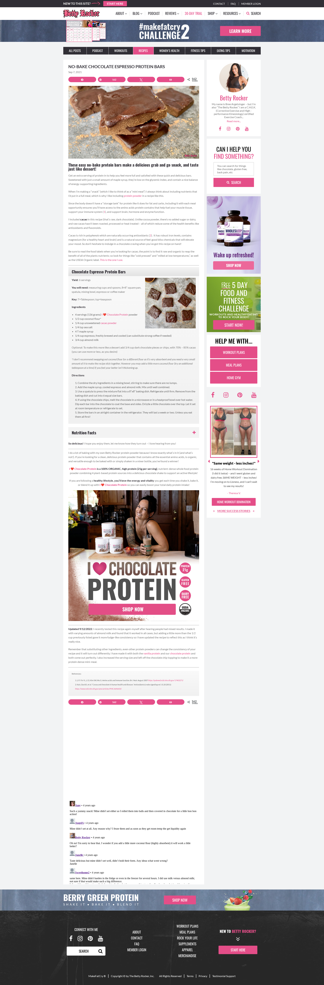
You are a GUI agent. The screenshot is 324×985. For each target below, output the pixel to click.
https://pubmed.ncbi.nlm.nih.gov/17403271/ (166, 680)
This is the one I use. (111, 259)
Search (236, 182)
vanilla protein (151, 653)
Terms (190, 976)
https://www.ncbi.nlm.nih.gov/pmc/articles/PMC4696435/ (98, 689)
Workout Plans (234, 352)
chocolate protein (180, 653)
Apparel (187, 949)
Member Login (251, 3)
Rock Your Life (187, 937)
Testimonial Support (224, 976)
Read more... (234, 121)
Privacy (203, 976)
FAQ (136, 943)
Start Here (115, 3)
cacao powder (109, 323)
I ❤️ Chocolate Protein (115, 314)
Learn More (240, 31)
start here (238, 949)
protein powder (133, 195)
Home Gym (234, 377)
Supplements (187, 943)
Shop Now (179, 900)
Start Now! (233, 325)
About (136, 932)
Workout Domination (234, 502)
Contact (219, 3)
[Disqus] (133, 755)
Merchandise (187, 955)
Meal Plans (233, 365)
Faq (233, 3)
